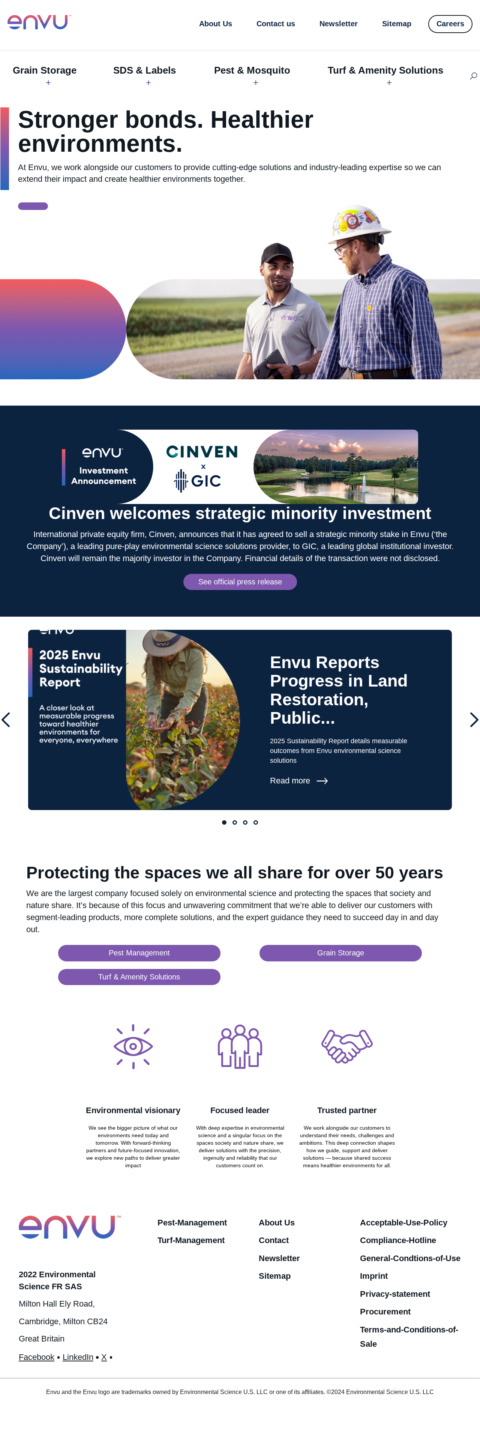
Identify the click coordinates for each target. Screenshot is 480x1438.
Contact (274, 1240)
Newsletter (279, 1258)
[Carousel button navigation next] (474, 720)
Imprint (374, 1276)
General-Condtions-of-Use (410, 1258)
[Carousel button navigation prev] (5, 720)
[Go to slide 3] (245, 822)
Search (473, 76)
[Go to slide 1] (224, 822)
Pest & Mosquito (252, 70)
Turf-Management (191, 1240)
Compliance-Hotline (398, 1240)
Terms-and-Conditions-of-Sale (409, 1337)
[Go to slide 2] (234, 822)
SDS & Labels (144, 70)
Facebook (36, 1357)
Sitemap (275, 1276)
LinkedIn (78, 1357)
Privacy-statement (395, 1294)
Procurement (385, 1311)
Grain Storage (44, 70)
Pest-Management (192, 1222)
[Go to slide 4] (256, 822)
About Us (277, 1222)
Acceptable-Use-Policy (403, 1222)
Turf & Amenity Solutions (385, 70)
